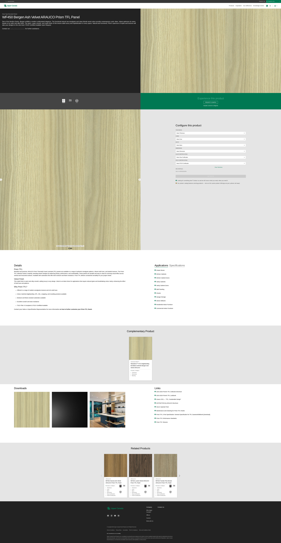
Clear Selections (218, 167)
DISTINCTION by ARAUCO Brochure (167, 403)
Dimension (179, 148)
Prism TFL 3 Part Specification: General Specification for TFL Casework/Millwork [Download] (183, 414)
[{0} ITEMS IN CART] (270, 6)
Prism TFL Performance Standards (166, 418)
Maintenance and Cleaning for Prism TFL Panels (170, 410)
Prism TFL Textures (162, 422)
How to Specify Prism (162, 407)
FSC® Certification (181, 160)
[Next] (179, 475)
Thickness (179, 130)
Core (177, 136)
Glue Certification (181, 154)
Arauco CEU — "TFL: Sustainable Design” (168, 399)
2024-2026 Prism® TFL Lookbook (166, 395)
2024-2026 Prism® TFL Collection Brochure (169, 391)
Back (177, 142)
